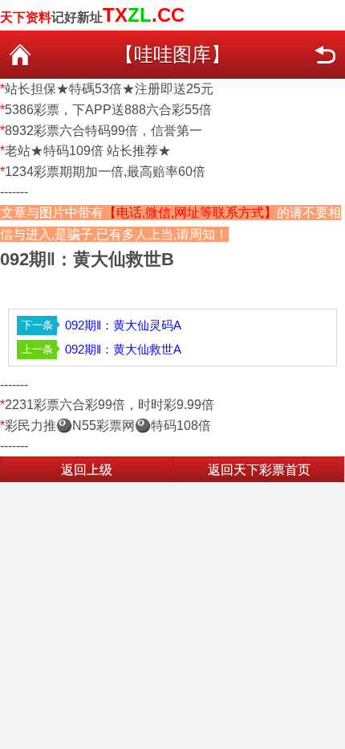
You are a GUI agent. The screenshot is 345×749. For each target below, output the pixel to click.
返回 (325, 55)
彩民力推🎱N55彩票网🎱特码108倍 (108, 425)
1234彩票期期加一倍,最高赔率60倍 (105, 171)
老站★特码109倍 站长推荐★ (88, 151)
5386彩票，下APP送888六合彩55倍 (108, 110)
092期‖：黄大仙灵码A (123, 325)
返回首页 (20, 55)
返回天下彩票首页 (259, 470)
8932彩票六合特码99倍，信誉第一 (103, 130)
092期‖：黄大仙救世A (123, 349)
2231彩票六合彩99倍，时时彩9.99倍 (109, 404)
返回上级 (86, 470)
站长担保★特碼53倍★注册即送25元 (109, 89)
